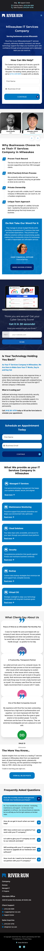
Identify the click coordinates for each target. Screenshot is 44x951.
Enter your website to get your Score (22, 328)
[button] (41, 15)
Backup (12, 571)
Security (12, 549)
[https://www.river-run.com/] (12, 15)
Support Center (25, 3)
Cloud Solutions (16, 528)
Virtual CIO (14, 592)
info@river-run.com (10, 927)
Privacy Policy (27, 939)
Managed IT (6, 888)
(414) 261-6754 (9, 924)
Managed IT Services (19, 483)
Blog (15, 3)
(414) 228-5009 (15, 74)
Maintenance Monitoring (20, 507)
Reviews (4, 885)
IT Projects (5, 891)
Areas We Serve (23, 942)
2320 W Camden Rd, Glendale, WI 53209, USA (16, 900)
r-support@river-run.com (12, 912)
